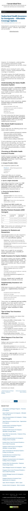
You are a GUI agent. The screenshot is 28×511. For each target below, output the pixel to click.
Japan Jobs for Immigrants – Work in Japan (12, 482)
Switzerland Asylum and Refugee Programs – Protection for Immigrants (7, 392)
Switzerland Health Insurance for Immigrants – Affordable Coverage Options (14, 18)
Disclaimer (15, 495)
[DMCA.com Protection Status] (14, 507)
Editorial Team (12, 22)
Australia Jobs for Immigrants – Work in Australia (14, 485)
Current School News (14, 3)
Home (3, 494)
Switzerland (6, 22)
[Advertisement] (14, 47)
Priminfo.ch (6, 168)
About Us (7, 494)
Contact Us (20, 494)
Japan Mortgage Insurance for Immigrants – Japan (14, 467)
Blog (17, 494)
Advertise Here (12, 494)
